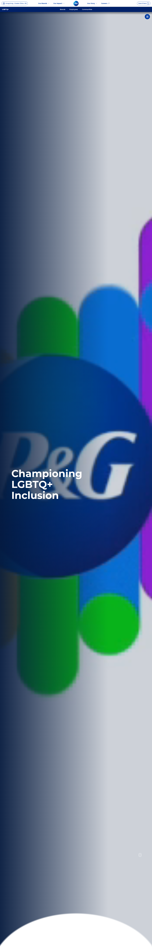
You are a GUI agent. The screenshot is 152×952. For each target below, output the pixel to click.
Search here (142, 3)
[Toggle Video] (147, 16)
